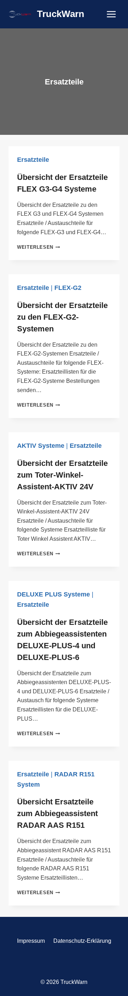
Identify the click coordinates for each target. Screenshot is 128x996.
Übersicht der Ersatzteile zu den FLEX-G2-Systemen (62, 317)
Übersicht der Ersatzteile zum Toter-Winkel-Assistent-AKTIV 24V (62, 475)
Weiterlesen (38, 247)
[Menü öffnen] (111, 14)
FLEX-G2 (67, 287)
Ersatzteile (33, 159)
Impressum (31, 941)
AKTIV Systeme (40, 445)
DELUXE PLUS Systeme (53, 594)
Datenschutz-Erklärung (82, 941)
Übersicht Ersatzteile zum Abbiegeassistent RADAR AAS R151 (57, 813)
